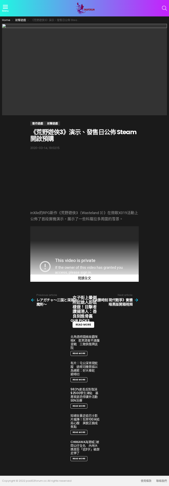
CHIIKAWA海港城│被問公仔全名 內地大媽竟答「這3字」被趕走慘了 (84, 447)
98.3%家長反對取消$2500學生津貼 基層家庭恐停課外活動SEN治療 (84, 395)
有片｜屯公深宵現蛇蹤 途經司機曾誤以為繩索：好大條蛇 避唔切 (84, 368)
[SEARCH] (164, 8)
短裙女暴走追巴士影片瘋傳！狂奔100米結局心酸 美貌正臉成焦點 (85, 421)
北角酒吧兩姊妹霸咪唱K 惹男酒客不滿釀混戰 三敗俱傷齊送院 (84, 342)
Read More (79, 353)
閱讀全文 (84, 278)
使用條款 (146, 481)
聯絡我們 (161, 481)
